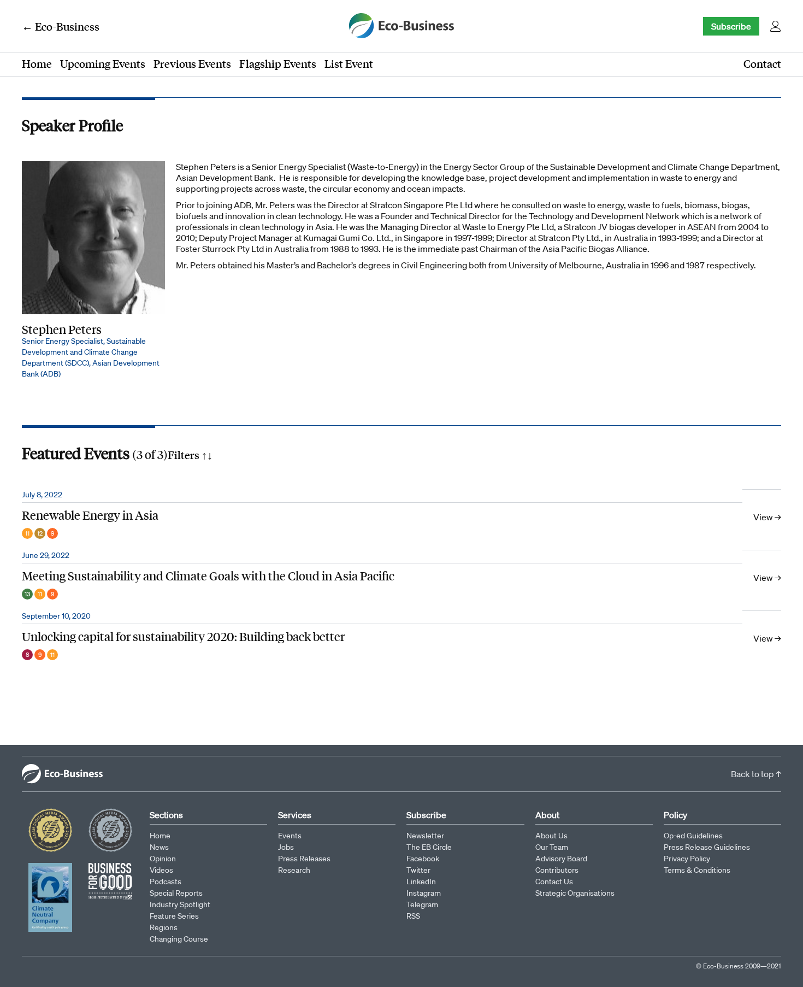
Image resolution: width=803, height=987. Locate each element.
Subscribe (731, 26)
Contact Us (554, 881)
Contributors (556, 870)
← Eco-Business (60, 26)
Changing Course (179, 939)
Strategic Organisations (575, 893)
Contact (762, 63)
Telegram (422, 904)
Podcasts (165, 881)
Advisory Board (561, 858)
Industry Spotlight (180, 904)
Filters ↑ (190, 455)
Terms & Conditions (697, 870)
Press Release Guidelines (707, 847)
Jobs (286, 847)
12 (40, 533)
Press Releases (304, 858)
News (159, 847)
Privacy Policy (687, 858)
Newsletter (425, 836)
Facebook (422, 858)
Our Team (551, 847)
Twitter (418, 870)
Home (37, 63)
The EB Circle (429, 847)
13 (27, 594)
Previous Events (192, 63)
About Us (551, 836)
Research (294, 870)
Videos (161, 870)
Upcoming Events (102, 63)
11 (27, 533)
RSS (413, 916)
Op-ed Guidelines (693, 836)
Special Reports (176, 893)
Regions (164, 927)
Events (290, 836)
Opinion (163, 858)
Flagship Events (277, 63)
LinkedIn (421, 881)
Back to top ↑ (756, 773)
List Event (348, 63)
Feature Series (174, 916)
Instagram (423, 893)
